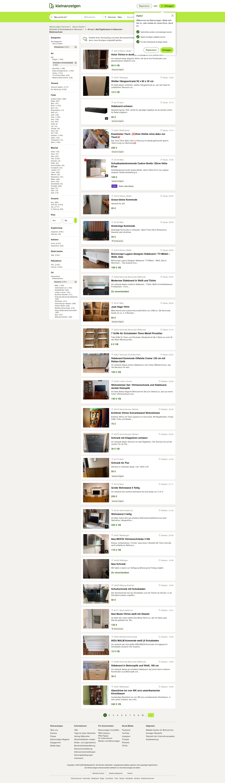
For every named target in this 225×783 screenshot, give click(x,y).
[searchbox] (68, 17)
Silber (53, 138)
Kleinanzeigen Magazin (59, 739)
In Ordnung (55, 209)
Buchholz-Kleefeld (61, 294)
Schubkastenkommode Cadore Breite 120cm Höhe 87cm (139, 165)
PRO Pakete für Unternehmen (105, 737)
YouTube (125, 733)
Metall (53, 179)
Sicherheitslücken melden (84, 739)
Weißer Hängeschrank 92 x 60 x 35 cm (132, 81)
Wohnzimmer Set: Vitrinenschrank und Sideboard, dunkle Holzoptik (139, 386)
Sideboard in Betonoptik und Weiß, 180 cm (135, 665)
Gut (52, 207)
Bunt (52, 108)
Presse (53, 736)
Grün (52, 119)
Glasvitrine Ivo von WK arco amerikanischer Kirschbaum (135, 692)
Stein (53, 190)
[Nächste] (151, 715)
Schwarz (54, 135)
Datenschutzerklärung (83, 748)
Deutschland (55, 276)
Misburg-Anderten (61, 317)
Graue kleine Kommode (124, 199)
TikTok (124, 745)
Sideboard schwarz (122, 106)
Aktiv (52, 255)
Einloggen (166, 50)
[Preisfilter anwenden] (75, 220)
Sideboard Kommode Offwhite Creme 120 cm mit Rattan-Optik (138, 360)
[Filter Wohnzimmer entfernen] (76, 47)
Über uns (54, 730)
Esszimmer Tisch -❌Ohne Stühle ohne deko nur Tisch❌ (138, 135)
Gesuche (54, 234)
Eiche (53, 151)
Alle (52, 57)
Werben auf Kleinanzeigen (109, 741)
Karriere (53, 733)
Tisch (116, 778)
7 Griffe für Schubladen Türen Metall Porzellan (136, 333)
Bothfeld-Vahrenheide (62, 308)
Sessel (121, 778)
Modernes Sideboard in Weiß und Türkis (133, 280)
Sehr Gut (54, 204)
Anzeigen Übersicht (154, 733)
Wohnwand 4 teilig (121, 514)
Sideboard (95, 778)
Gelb (52, 112)
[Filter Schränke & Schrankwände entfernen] (76, 63)
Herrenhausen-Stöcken (63, 303)
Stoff (52, 193)
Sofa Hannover (76, 778)
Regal (102, 778)
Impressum (78, 758)
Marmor (53, 174)
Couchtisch (109, 778)
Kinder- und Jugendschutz (85, 742)
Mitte (56, 285)
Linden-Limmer (60, 292)
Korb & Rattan (56, 165)
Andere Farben (56, 99)
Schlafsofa (129, 778)
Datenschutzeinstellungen (84, 751)
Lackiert (54, 170)
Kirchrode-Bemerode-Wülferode (66, 297)
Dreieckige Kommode (123, 225)
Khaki (53, 124)
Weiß (53, 142)
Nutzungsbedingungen (83, 755)
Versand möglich (57, 87)
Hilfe (76, 730)
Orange (53, 128)
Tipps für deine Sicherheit (84, 733)
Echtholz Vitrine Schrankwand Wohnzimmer (135, 412)
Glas (52, 156)
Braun (53, 105)
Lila (52, 126)
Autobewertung (152, 739)
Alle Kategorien (56, 41)
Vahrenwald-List (60, 288)
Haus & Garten (57, 43)
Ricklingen (58, 301)
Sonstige (54, 186)
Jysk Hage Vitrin (120, 306)
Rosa (53, 131)
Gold (52, 115)
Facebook (126, 730)
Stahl (53, 188)
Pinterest (125, 742)
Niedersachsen (57, 278)
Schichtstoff (55, 184)
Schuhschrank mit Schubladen (128, 588)
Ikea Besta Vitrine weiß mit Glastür (130, 613)
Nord (56, 314)
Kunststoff (54, 168)
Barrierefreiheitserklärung (84, 745)
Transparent (55, 140)
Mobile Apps (55, 745)
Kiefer (53, 163)
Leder (53, 172)
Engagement (55, 742)
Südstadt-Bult (59, 290)
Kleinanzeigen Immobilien (108, 730)
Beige (53, 101)
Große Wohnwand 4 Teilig (125, 487)
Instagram (126, 736)
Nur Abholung (56, 89)
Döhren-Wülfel (60, 306)
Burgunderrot (55, 110)
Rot (52, 133)
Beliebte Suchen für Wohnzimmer (160, 730)
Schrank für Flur (120, 462)
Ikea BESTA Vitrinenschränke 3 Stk (130, 539)
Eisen (53, 154)
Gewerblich (55, 246)
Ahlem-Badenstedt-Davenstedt (66, 310)
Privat (53, 243)
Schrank (137, 778)
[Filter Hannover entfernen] (76, 282)
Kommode (86, 778)
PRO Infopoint (104, 733)
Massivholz (55, 177)
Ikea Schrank (118, 563)
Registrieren (151, 50)
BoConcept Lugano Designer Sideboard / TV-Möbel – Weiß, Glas (140, 255)
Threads (125, 739)
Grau (52, 117)
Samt (53, 181)
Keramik (54, 161)
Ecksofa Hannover (147, 778)
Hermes (54, 267)
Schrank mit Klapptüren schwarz (129, 437)
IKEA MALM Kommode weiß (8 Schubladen (135, 640)
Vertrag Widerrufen (82, 736)
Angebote (54, 232)
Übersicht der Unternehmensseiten (160, 736)
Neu (52, 202)
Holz (52, 121)
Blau (52, 103)
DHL (52, 264)
